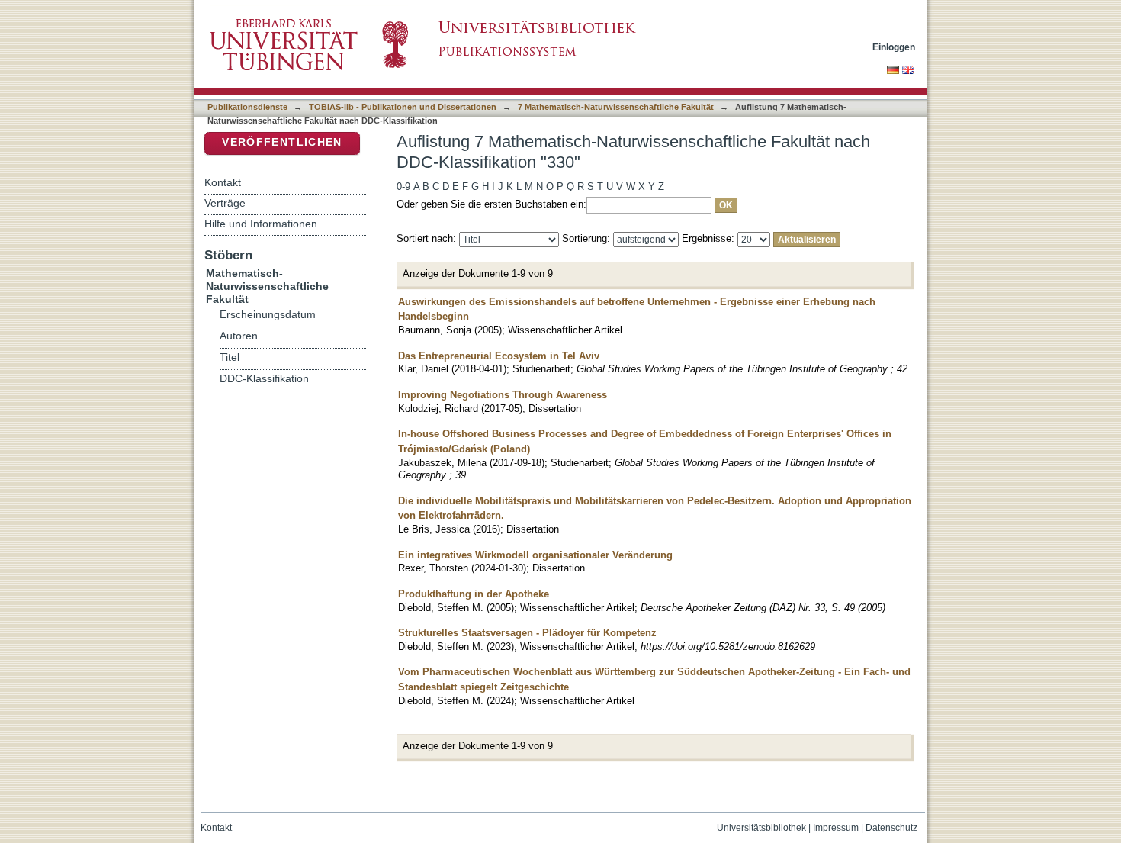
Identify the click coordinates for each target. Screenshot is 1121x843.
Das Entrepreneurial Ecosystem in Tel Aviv (498, 356)
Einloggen (893, 47)
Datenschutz (891, 827)
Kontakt (222, 182)
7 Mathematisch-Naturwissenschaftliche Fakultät (616, 106)
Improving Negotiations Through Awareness (502, 395)
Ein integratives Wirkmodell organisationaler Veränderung (535, 555)
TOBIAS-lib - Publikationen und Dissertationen (402, 106)
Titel (229, 357)
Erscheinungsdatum (268, 314)
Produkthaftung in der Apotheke (473, 594)
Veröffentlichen (282, 142)
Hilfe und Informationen (260, 223)
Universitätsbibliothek (761, 827)
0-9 (403, 186)
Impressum (836, 827)
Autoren (239, 336)
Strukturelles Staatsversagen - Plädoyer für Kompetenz (527, 633)
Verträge (225, 203)
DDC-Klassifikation (264, 378)
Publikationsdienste (247, 106)
